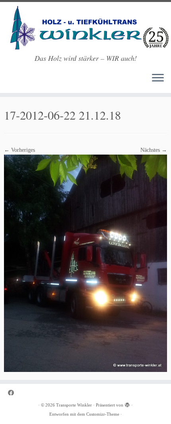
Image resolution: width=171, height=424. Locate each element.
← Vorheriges (19, 150)
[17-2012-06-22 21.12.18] (85, 263)
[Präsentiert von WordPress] (127, 404)
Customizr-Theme (102, 414)
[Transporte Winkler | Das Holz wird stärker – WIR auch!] (85, 28)
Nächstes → (153, 150)
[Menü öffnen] (158, 79)
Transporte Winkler (74, 405)
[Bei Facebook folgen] (13, 393)
